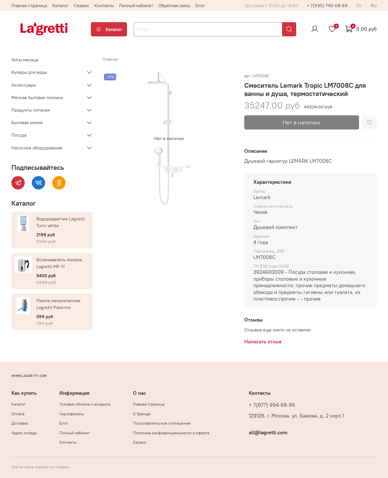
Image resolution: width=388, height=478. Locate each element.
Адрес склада (23, 432)
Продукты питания (30, 110)
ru (374, 5)
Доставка (19, 423)
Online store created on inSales (40, 466)
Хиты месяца (24, 59)
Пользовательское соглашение (162, 423)
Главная (110, 59)
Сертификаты (71, 413)
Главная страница (29, 5)
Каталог (60, 5)
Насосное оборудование (36, 148)
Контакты (104, 5)
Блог (200, 5)
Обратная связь (174, 5)
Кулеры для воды (29, 72)
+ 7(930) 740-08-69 (327, 5)
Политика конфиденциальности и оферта (171, 432)
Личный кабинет (136, 5)
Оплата (17, 413)
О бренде (142, 413)
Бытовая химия (27, 122)
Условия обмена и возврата (84, 404)
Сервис (81, 5)
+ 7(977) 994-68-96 (272, 405)
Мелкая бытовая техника (37, 97)
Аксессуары (23, 85)
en (359, 5)
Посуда (18, 135)
